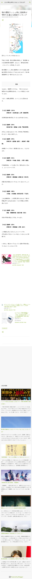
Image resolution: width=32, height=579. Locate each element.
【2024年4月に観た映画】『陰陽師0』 (10, 482)
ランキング (4, 328)
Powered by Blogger (17, 577)
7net (23, 265)
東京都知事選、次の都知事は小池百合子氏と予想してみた (14, 558)
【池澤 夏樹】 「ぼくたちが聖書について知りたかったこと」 (15, 457)
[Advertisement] (16, 286)
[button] (3, 20)
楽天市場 (14, 265)
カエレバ (18, 263)
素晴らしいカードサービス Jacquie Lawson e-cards (13, 508)
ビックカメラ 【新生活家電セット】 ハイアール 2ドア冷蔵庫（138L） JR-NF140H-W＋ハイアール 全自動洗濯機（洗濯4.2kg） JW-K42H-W (22, 315)
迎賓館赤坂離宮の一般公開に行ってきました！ (12, 533)
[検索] (30, 2)
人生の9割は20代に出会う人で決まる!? (14, 2)
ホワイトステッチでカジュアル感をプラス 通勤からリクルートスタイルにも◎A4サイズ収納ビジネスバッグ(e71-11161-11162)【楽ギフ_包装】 (17, 305)
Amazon (19, 265)
